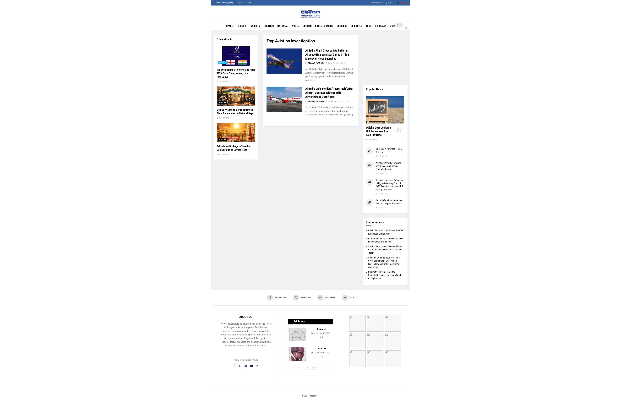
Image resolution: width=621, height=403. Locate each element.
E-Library (380, 26)
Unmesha (321, 348)
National (282, 26)
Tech (368, 26)
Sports (307, 26)
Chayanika (321, 329)
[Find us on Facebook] (393, 2)
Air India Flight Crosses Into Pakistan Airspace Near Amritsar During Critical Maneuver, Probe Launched (327, 54)
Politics (269, 26)
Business (342, 26)
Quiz (392, 26)
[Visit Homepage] (310, 13)
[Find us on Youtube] (402, 2)
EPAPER (230, 26)
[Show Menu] (214, 26)
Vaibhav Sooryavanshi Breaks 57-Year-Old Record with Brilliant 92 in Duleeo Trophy (385, 249)
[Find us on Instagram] (245, 366)
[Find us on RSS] (407, 2)
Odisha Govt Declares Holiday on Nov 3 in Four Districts (378, 131)
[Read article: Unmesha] (297, 354)
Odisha (242, 26)
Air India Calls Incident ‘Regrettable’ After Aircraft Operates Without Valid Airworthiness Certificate (329, 92)
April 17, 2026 (224, 154)
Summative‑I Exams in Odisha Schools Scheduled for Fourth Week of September (384, 275)
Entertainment (324, 26)
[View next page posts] (313, 367)
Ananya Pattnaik (316, 63)
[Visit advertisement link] (385, 57)
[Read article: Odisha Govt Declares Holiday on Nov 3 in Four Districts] (385, 110)
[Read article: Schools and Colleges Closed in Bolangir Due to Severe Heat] (236, 132)
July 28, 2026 (223, 118)
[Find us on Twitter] (398, 2)
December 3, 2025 (335, 101)
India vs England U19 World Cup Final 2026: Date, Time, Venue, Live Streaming (236, 73)
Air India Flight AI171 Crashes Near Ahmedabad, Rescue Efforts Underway (388, 166)
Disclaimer (239, 3)
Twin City (255, 26)
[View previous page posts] (307, 367)
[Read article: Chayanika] (297, 335)
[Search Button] (406, 28)
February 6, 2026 (225, 81)
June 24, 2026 (333, 63)
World (295, 26)
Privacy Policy (227, 3)
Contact (248, 3)
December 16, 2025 (321, 333)
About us (216, 3)
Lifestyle (356, 26)
